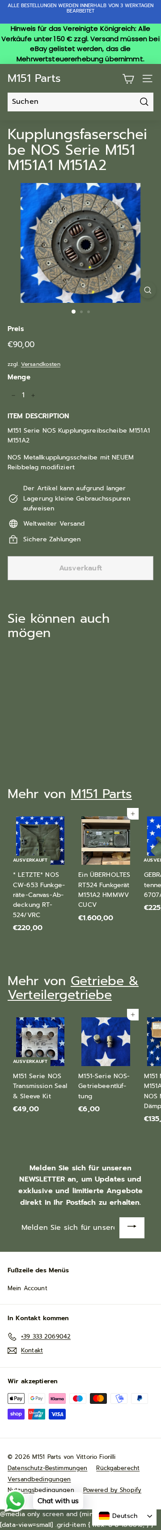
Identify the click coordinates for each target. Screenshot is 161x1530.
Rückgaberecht (118, 1468)
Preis (16, 329)
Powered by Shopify (112, 1490)
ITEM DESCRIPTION (38, 416)
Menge (19, 377)
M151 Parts (34, 78)
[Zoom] (148, 290)
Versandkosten (40, 364)
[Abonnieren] (131, 1227)
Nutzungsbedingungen (41, 1490)
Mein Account (27, 1288)
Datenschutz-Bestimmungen (47, 1468)
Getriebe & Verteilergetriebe (73, 987)
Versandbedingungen (39, 1479)
